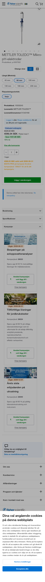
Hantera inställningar (22, 562)
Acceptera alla (22, 569)
